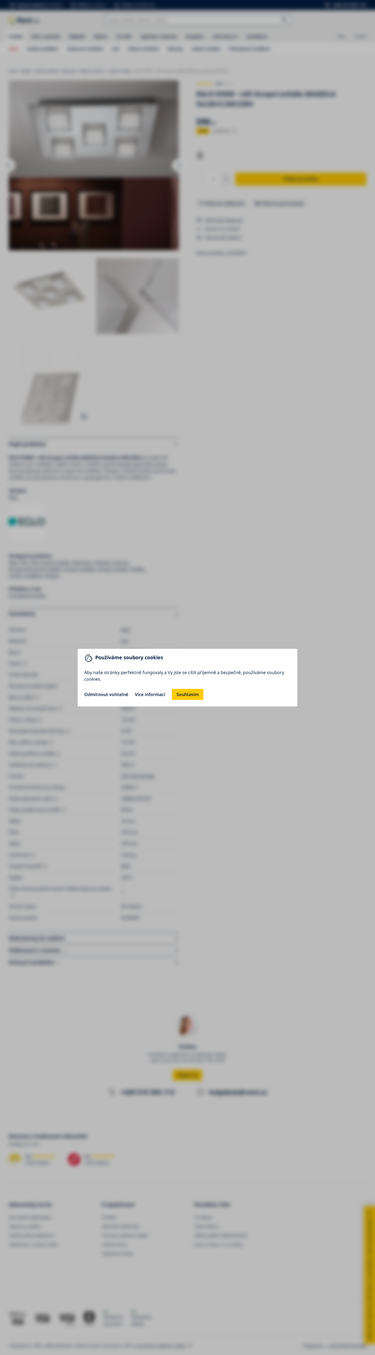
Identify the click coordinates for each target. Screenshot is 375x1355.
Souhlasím (188, 694)
